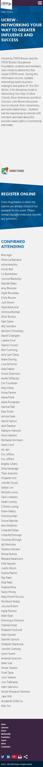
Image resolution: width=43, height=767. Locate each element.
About (3, 743)
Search (3, 740)
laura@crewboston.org (23, 214)
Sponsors (4, 727)
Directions (17, 171)
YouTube (14, 757)
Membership (6, 734)
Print (19, 757)
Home (3, 724)
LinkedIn (8, 757)
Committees (5, 746)
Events (3, 730)
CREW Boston (6, 5)
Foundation (5, 737)
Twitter (2, 757)
